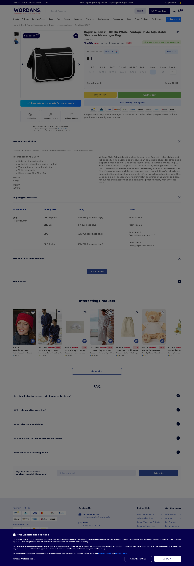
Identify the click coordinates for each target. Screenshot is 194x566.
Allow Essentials (138, 559)
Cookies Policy (104, 554)
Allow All (167, 559)
